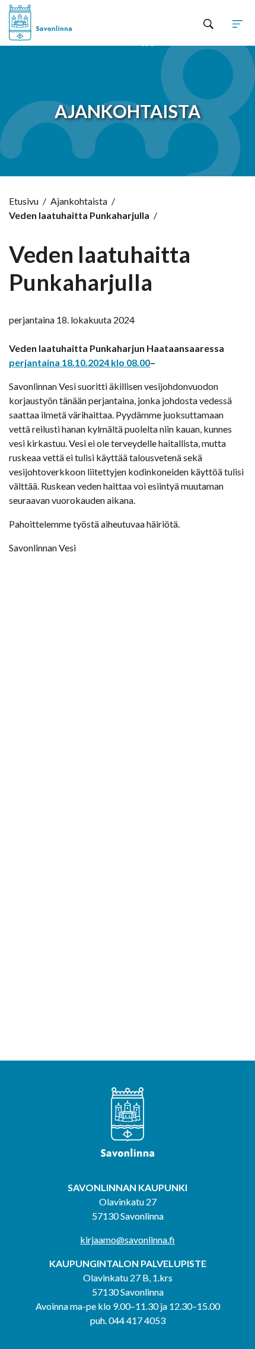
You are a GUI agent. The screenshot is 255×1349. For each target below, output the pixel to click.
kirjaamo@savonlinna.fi (127, 1239)
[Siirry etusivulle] (56, 23)
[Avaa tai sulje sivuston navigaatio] (237, 23)
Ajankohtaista (78, 201)
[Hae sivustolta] (208, 23)
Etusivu (24, 201)
